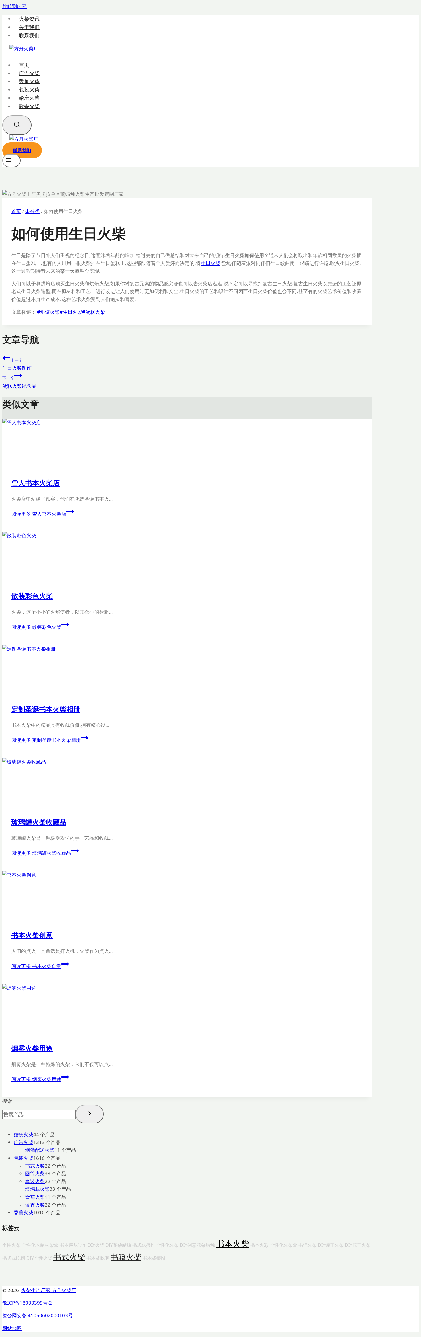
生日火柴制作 (17, 364)
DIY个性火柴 (39, 1258)
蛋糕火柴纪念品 (19, 382)
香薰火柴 (29, 81)
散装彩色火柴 (32, 595)
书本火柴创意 (32, 935)
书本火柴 (232, 1243)
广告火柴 (29, 73)
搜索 (7, 1101)
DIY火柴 (96, 1245)
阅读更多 (38, 513)
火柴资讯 (29, 19)
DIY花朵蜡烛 (118, 1245)
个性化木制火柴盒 (40, 1245)
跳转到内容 (14, 6)
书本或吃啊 (97, 1258)
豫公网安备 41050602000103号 (37, 1315)
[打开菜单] (11, 160)
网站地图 (12, 1328)
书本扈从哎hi (73, 1245)
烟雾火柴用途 (32, 1048)
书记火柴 (307, 1245)
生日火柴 (210, 263)
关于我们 (29, 27)
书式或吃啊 (13, 1258)
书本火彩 (259, 1245)
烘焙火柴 (48, 312)
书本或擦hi (154, 1258)
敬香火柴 (29, 106)
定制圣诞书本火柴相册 (45, 709)
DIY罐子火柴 (331, 1245)
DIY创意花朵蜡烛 (197, 1245)
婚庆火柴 (29, 97)
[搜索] (90, 1114)
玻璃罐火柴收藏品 (38, 822)
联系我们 (29, 35)
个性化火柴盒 (283, 1245)
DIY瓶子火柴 (358, 1245)
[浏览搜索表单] (17, 125)
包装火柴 (29, 89)
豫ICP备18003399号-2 (27, 1302)
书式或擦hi (143, 1245)
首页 (24, 64)
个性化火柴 (167, 1245)
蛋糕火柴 (93, 312)
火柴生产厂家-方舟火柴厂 (48, 1290)
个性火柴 (11, 1245)
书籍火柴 (126, 1257)
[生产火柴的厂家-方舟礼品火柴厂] (23, 48)
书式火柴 (69, 1256)
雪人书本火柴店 (35, 482)
